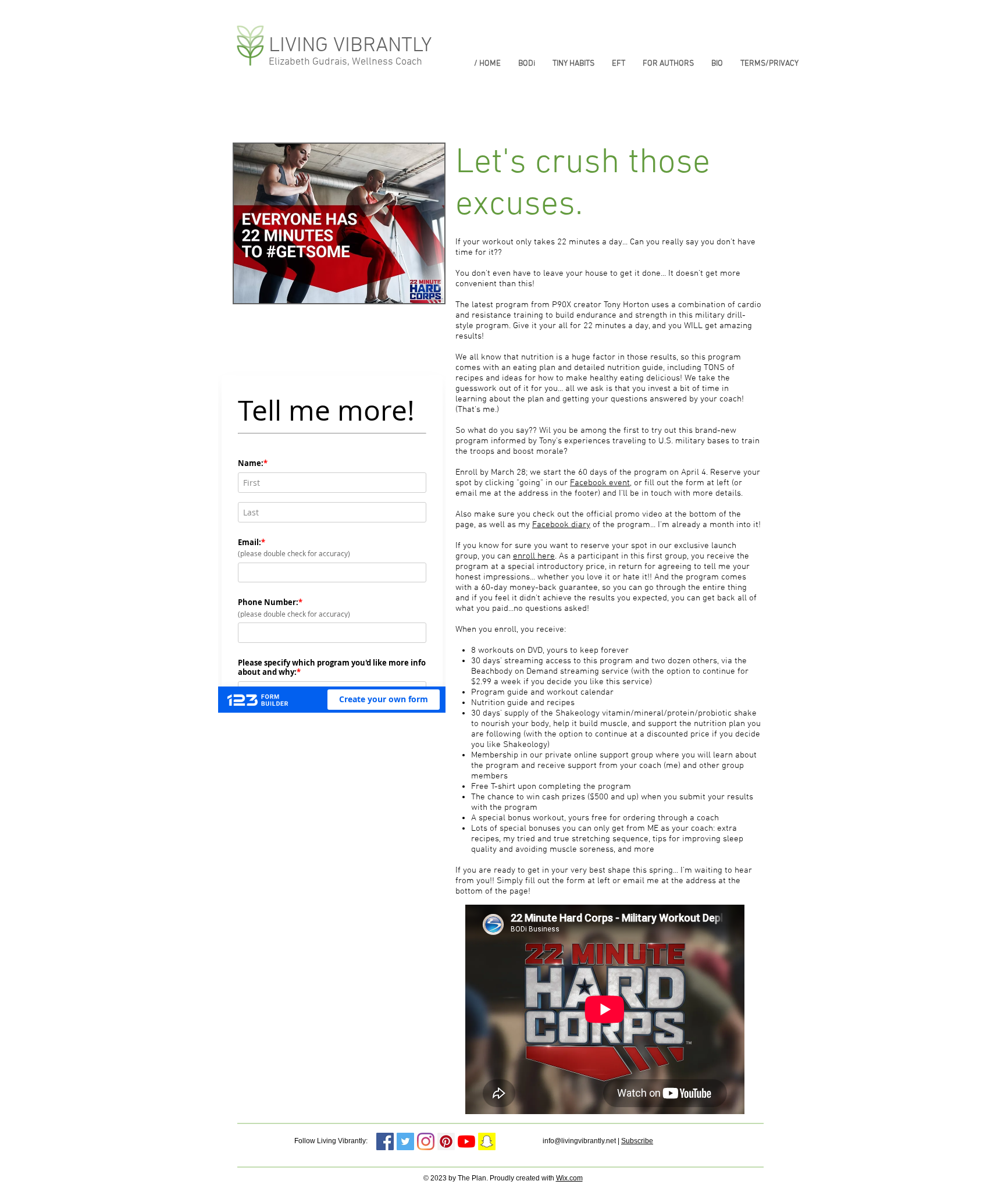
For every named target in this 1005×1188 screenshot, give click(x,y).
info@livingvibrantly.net (579, 1141)
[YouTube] (466, 1141)
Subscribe (637, 1141)
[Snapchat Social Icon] (487, 1141)
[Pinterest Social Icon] (446, 1141)
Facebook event (600, 483)
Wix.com (569, 1178)
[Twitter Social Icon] (405, 1141)
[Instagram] (425, 1141)
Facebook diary (561, 525)
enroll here (534, 556)
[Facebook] (385, 1141)
